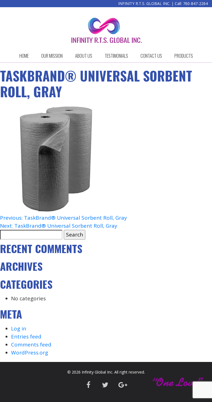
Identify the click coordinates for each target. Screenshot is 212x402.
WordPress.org (29, 352)
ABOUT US (83, 55)
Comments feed (31, 344)
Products (183, 55)
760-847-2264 (195, 3)
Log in (18, 328)
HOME (24, 55)
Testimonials (116, 55)
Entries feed (26, 336)
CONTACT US (151, 55)
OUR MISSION (52, 55)
